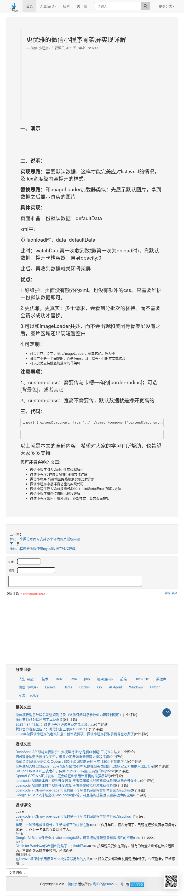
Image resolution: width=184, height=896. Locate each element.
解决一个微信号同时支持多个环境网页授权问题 (45, 538)
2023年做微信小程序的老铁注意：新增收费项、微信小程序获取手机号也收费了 (75, 733)
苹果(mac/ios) (29, 695)
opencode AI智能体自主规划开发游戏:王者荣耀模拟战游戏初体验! (65, 785)
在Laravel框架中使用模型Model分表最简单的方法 (53, 858)
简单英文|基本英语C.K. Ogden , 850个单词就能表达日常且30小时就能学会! (72, 761)
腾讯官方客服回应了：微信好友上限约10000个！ (52, 729)
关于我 (82, 6)
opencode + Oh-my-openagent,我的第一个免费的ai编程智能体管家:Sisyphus (73, 790)
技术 (66, 6)
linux (59, 678)
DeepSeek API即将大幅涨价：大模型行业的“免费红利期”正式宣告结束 (68, 751)
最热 (174, 593)
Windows (136, 687)
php (87, 678)
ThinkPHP (141, 678)
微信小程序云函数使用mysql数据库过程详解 (42, 548)
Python (155, 687)
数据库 (161, 678)
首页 (29, 6)
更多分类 (165, 6)
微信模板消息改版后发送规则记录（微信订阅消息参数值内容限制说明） (69, 714)
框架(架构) (105, 678)
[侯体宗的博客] (14, 6)
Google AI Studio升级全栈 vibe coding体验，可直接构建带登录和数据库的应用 (74, 794)
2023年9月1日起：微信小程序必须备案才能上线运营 (55, 724)
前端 (123, 678)
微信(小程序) (28, 687)
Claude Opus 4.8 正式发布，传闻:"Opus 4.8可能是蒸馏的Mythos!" (65, 770)
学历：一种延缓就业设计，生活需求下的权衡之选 (52, 824)
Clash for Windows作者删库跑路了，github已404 (52, 845)
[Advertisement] (92, 83)
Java (73, 678)
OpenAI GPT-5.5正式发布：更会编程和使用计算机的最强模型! (62, 775)
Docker (84, 687)
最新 (167, 593)
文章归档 (16, 872)
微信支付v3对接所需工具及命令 (39, 719)
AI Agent (115, 687)
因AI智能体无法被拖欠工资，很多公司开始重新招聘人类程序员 (62, 756)
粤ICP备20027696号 (108, 883)
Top (167, 712)
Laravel (50, 687)
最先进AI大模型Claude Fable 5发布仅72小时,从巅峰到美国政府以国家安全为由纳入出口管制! (85, 766)
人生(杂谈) (48, 6)
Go (99, 687)
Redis (67, 687)
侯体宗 (72, 883)
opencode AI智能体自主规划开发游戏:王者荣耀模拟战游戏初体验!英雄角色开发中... (78, 780)
